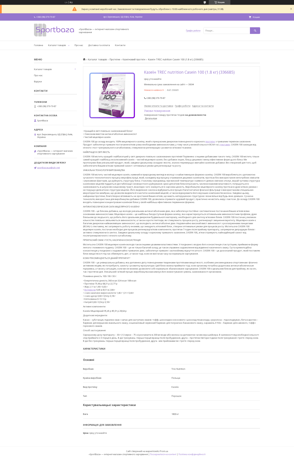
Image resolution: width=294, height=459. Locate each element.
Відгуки (38, 81)
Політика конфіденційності (192, 454)
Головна (38, 45)
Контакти (120, 45)
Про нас (79, 45)
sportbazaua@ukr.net (48, 167)
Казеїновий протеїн (133, 59)
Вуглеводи (90, 289)
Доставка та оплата (99, 45)
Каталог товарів (57, 45)
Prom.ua (164, 451)
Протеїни (114, 59)
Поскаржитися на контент (163, 454)
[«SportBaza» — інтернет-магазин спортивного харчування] (54, 36)
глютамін (225, 144)
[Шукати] (255, 30)
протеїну (210, 141)
